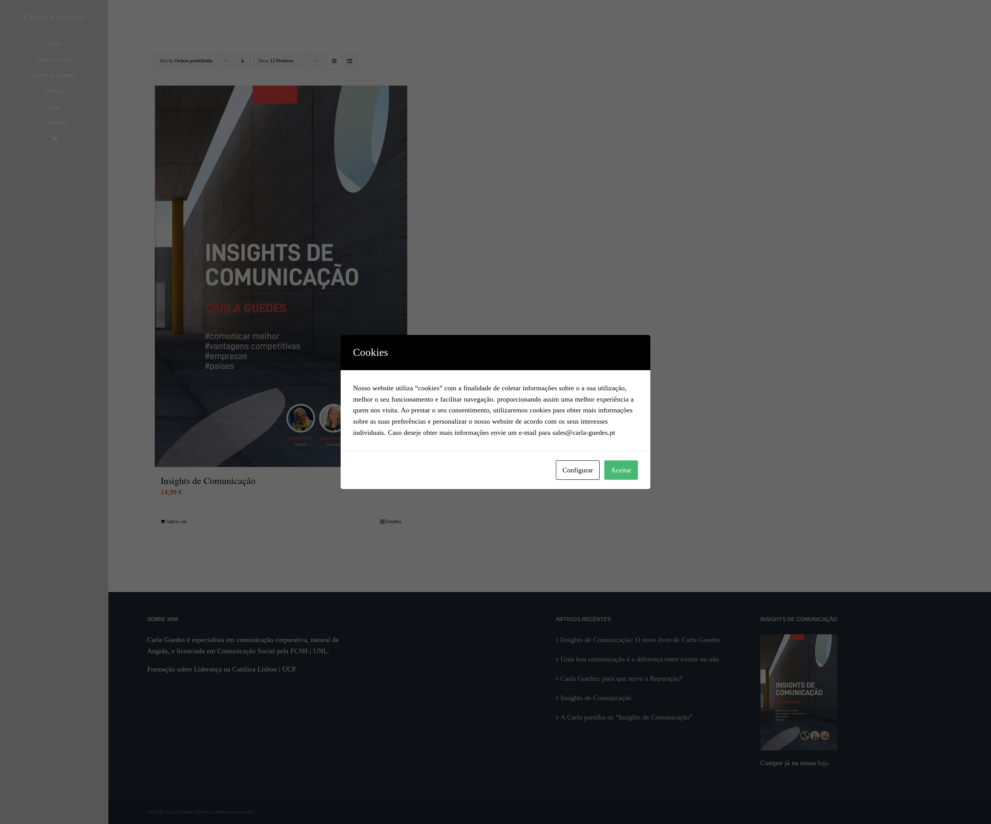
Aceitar (621, 470)
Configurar (577, 470)
